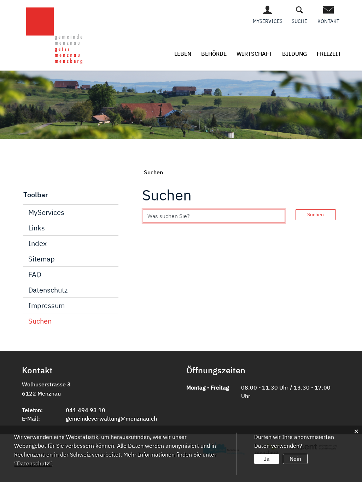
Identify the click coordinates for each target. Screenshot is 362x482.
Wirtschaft (254, 53)
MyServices (46, 212)
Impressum (46, 305)
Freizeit (329, 53)
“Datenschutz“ (33, 463)
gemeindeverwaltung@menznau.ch (111, 418)
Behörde (214, 53)
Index (37, 243)
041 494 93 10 (85, 410)
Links (36, 228)
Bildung (294, 53)
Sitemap (41, 259)
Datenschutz (48, 290)
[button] (153, 172)
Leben (182, 53)
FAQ (34, 274)
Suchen (40, 321)
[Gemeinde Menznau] (54, 34)
